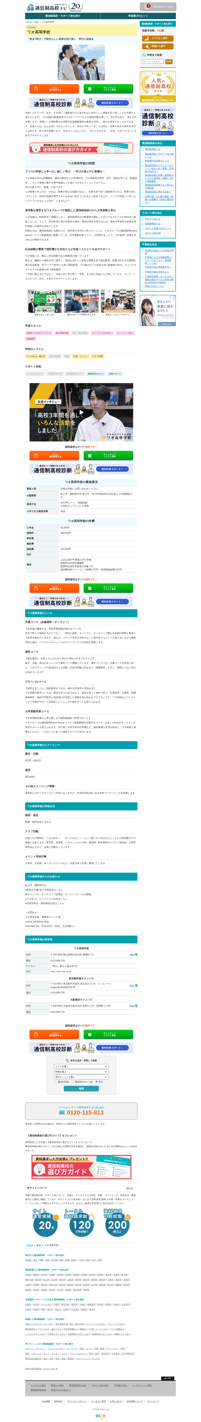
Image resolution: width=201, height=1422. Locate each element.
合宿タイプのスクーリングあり (39, 1324)
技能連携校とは (152, 223)
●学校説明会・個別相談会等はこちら (44, 903)
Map (132, 954)
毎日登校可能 (62, 1324)
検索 (81, 1088)
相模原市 (91, 1304)
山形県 (68, 1275)
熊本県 (52, 1290)
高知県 (126, 1285)
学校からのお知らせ (61, 1390)
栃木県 (92, 1275)
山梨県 (70, 1280)
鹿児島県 (77, 1290)
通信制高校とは (152, 149)
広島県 (86, 1285)
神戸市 (50, 1309)
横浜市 (74, 1304)
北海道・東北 (31, 1260)
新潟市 (101, 1304)
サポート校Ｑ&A (153, 233)
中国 (81, 1260)
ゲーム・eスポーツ (78, 1353)
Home (28, 22)
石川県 (54, 1280)
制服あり (84, 1329)
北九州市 (75, 1309)
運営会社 (129, 1188)
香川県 (110, 1285)
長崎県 (44, 1290)
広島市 (66, 1309)
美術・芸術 (48, 1359)
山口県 (94, 1285)
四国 (87, 1260)
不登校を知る (120, 1385)
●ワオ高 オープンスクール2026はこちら (46, 899)
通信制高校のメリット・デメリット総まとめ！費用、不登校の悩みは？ (159, 168)
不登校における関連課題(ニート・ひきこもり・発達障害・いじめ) (158, 260)
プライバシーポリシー (77, 1401)
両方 (101, 1082)
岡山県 (78, 1285)
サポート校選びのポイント (158, 228)
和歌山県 (53, 1285)
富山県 (46, 1280)
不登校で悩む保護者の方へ (158, 267)
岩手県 (44, 1275)
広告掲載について (134, 1401)
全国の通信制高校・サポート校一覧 (41, 1369)
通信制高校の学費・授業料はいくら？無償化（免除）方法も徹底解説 (159, 178)
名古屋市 (126, 1304)
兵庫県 (36, 1285)
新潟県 (38, 1280)
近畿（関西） (71, 1260)
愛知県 (102, 1280)
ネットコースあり (116, 1324)
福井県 (62, 1280)
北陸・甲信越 (51, 1260)
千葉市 (56, 1304)
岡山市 (58, 1309)
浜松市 (117, 1304)
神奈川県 (29, 1280)
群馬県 (100, 1275)
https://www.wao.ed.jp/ (61, 971)
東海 (36, 22)
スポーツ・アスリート (35, 1348)
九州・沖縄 (96, 1260)
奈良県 (44, 1285)
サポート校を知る (100, 1385)
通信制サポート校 (83, 1082)
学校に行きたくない (155, 286)
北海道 (28, 1275)
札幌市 (28, 1304)
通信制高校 (63, 1082)
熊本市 (92, 1309)
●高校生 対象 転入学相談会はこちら (44, 889)
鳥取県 (62, 1285)
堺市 (43, 1309)
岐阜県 (86, 1280)
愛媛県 (118, 1285)
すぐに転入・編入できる (50, 1329)
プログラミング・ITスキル (88, 1359)
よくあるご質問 (98, 1401)
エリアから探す (160, 38)
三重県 (110, 1280)
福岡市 (84, 1309)
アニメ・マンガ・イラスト (55, 1353)
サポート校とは (152, 219)
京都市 (28, 1309)
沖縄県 (86, 1290)
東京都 (124, 1275)
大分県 (60, 1290)
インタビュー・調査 (142, 1385)
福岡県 (28, 1290)
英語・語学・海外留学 (99, 1353)
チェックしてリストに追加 (109, 88)
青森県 (36, 1275)
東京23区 (65, 1304)
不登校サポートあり (56, 1334)
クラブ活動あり (117, 1329)
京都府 (126, 1280)
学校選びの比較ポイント (157, 160)
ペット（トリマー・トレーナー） (62, 1348)
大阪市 (36, 1309)
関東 (41, 1260)
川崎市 (82, 1304)
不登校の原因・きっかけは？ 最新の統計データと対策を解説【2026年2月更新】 (159, 279)
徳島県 (102, 1285)
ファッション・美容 (115, 1348)
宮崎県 (68, 1290)
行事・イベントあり (99, 1329)
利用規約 (58, 1401)
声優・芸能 (99, 1348)
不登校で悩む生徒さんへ (157, 271)
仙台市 (36, 1304)
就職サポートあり (122, 1334)
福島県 (76, 1275)
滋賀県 (118, 1280)
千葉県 (116, 1275)
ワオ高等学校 (48, 22)
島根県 (70, 1285)
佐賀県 (36, 1290)
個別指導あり (31, 1329)
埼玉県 (108, 1275)
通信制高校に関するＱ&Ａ (157, 191)
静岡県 (94, 1280)
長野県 (78, 1280)
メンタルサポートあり (35, 1334)
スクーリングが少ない (96, 1324)
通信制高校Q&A (38, 1390)
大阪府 (28, 1285)
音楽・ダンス (86, 1348)
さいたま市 (46, 1304)
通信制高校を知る (78, 1385)
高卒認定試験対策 (33, 1359)
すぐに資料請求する (55, 88)
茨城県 (84, 1275)
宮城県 (52, 1275)
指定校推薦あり (71, 1329)
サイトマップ (153, 1401)
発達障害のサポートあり (79, 1334)
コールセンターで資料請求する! (81, 1111)
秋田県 (60, 1275)
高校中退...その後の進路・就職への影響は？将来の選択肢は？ (159, 199)
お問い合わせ (116, 1401)
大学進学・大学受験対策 (122, 1353)
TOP (169, 1378)
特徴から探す (159, 46)
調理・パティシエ (33, 1353)
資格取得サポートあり (102, 1334)
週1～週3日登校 (77, 1324)
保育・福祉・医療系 (64, 1359)
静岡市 (109, 1304)
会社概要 (46, 1401)
